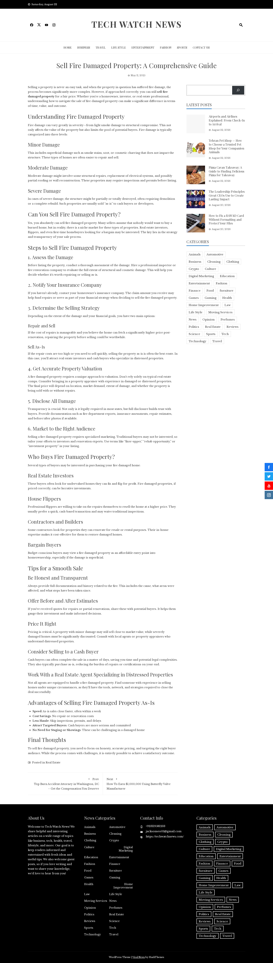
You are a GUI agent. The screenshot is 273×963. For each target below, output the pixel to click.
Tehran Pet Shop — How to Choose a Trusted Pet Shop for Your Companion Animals (226, 146)
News (192, 319)
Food (210, 290)
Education (227, 276)
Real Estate (53, 762)
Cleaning (213, 261)
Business (83, 47)
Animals (195, 254)
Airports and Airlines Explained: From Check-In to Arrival (227, 120)
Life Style (118, 47)
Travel (101, 47)
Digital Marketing (201, 276)
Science (194, 334)
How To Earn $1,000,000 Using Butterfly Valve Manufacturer (138, 784)
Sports (182, 47)
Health (227, 298)
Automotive (215, 254)
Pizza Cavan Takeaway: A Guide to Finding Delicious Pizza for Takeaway (226, 171)
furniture (226, 290)
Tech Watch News (136, 24)
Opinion (208, 319)
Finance (195, 290)
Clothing (232, 261)
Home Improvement (204, 305)
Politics (194, 326)
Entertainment (142, 47)
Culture (210, 269)
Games (194, 298)
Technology (197, 341)
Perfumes (228, 319)
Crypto (194, 269)
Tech (225, 334)
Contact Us (201, 47)
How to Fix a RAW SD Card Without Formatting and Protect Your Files (226, 219)
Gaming (210, 298)
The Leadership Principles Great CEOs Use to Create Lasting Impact (227, 195)
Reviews (232, 326)
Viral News (138, 957)
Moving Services (220, 312)
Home (68, 47)
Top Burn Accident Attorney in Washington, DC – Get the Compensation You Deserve (66, 784)
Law (228, 305)
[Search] (238, 90)
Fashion (165, 47)
